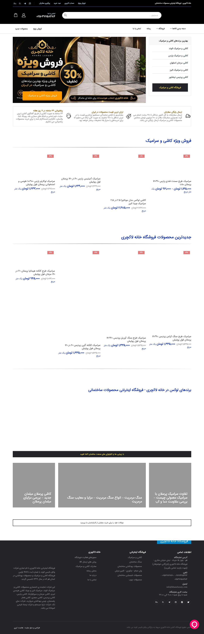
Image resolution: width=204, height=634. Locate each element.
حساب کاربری (69, 3)
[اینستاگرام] (30, 3)
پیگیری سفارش (44, 3)
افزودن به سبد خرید (109, 158)
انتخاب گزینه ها (154, 158)
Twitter (188, 602)
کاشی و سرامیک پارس (178, 55)
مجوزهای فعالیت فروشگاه (85, 557)
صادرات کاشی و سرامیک (86, 566)
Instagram (175, 602)
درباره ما (93, 575)
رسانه (149, 28)
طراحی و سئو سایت (32, 627)
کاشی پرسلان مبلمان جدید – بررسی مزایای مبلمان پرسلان (37, 497)
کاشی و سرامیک (135, 557)
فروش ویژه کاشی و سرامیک (42, 96)
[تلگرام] (25, 3)
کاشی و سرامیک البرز (179, 70)
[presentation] (143, 63)
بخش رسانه (91, 570)
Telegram (169, 602)
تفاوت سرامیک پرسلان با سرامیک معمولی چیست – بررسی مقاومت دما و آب (170, 497)
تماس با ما (137, 28)
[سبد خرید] (15, 15)
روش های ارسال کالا (87, 562)
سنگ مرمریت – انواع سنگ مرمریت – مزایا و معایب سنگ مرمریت (104, 499)
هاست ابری (18, 627)
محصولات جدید (21, 29)
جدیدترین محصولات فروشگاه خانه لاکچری (156, 237)
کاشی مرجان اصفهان (179, 63)
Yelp (162, 602)
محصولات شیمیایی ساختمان (130, 575)
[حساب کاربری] (23, 15)
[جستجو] (65, 15)
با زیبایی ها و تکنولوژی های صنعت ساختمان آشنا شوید (102, 454)
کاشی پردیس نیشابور (178, 77)
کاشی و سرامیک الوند (178, 48)
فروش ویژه (81, 3)
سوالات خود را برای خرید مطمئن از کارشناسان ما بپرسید (102, 522)
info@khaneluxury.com (177, 587)
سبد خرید (57, 3)
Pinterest (182, 602)
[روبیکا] (15, 3)
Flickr (156, 602)
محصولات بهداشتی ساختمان (130, 566)
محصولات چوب (135, 579)
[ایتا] (20, 3)
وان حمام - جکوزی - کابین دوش (128, 570)
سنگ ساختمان (135, 562)
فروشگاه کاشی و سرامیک (170, 87)
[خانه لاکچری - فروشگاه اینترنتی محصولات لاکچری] (180, 15)
